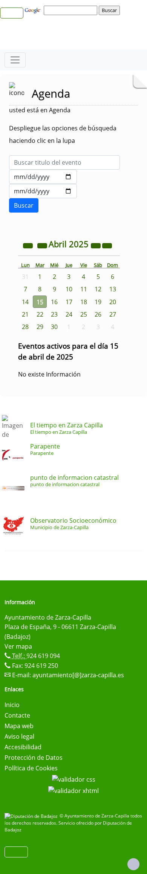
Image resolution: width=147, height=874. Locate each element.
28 (25, 327)
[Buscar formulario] (23, 205)
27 (112, 314)
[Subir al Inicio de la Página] (133, 864)
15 (40, 302)
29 (40, 327)
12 (98, 289)
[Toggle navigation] (15, 59)
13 (112, 289)
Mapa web (19, 726)
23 (54, 314)
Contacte (17, 715)
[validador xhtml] (73, 790)
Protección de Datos (34, 757)
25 (83, 314)
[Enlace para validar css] (73, 779)
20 (112, 302)
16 (54, 302)
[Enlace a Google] (33, 10)
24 (69, 314)
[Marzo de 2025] (43, 245)
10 (69, 289)
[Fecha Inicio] (43, 177)
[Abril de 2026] (96, 245)
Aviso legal (19, 736)
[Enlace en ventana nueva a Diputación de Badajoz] (32, 816)
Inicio (12, 705)
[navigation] (71, 10)
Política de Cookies (31, 768)
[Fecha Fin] (43, 191)
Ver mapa (18, 646)
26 (98, 314)
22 (40, 314)
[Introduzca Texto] (64, 162)
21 (25, 314)
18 (83, 302)
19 (98, 302)
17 (69, 302)
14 (25, 302)
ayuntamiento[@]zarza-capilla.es (78, 675)
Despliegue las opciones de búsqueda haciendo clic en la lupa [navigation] (62, 134)
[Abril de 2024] (28, 245)
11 (83, 289)
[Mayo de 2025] (107, 245)
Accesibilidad (23, 747)
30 (54, 327)
